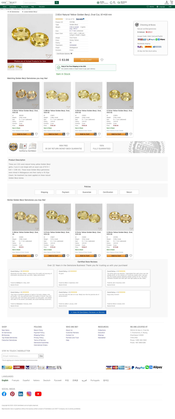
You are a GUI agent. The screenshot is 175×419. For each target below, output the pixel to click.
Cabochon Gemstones (9, 340)
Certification (108, 192)
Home (4, 6)
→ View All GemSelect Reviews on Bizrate (87, 312)
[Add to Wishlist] (102, 60)
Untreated (73, 45)
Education (42, 6)
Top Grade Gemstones (9, 338)
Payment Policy (39, 333)
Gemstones (13, 6)
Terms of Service (39, 340)
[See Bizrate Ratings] (80, 19)
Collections (102, 330)
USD (170, 6)
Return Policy (38, 330)
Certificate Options (63, 54)
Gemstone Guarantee (41, 342)
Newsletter (102, 338)
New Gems (5, 330)
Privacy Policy (39, 338)
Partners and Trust (72, 338)
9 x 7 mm (73, 31)
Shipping (44, 192)
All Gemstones (7, 333)
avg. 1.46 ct (73, 28)
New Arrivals (24, 6)
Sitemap (101, 335)
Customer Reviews (72, 333)
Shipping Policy (39, 335)
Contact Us (70, 335)
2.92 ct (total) (74, 27)
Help (33, 6)
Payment (65, 192)
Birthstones (6, 335)
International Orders (40, 345)
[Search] (57, 2)
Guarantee (87, 192)
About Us (69, 330)
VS (70, 42)
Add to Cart (86, 60)
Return (129, 192)
